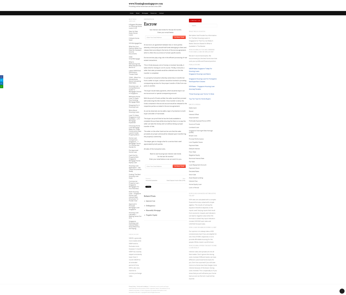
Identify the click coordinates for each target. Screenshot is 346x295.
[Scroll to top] (342, 291)
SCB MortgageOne (135, 43)
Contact (161, 13)
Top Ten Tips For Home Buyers (200, 99)
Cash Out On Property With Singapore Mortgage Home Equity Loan (134, 159)
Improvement (193, 118)
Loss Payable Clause (196, 142)
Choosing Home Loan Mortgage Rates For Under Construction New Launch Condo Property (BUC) (135, 130)
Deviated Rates (194, 171)
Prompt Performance (196, 139)
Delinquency (150, 206)
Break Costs (193, 136)
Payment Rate (193, 145)
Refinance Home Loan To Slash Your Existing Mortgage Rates (134, 99)
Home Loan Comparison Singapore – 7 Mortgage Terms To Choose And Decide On (135, 142)
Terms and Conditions (142, 286)
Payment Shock (194, 168)
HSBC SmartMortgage (134, 58)
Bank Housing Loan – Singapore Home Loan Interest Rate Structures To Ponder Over (135, 196)
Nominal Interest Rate (196, 158)
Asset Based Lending (196, 178)
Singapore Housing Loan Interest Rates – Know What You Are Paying (134, 224)
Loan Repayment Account (197, 165)
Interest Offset (194, 114)
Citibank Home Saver (134, 39)
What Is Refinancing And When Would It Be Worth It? (135, 64)
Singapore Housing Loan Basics (200, 74)
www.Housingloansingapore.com (146, 3)
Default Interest (194, 149)
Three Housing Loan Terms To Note (201, 94)
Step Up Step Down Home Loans (133, 33)
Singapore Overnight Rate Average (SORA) (201, 131)
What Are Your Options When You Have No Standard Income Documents (135, 50)
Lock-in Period (194, 188)
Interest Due (193, 181)
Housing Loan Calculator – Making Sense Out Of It (135, 215)
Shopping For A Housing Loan (134, 106)
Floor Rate (192, 152)
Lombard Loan (194, 127)
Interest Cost (150, 201)
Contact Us (195, 21)
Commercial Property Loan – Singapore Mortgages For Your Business (134, 184)
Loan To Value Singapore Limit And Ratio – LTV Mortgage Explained (134, 119)
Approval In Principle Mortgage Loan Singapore (134, 206)
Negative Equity (151, 215)
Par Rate (192, 162)
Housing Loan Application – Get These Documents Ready (135, 168)
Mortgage (145, 13)
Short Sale (192, 175)
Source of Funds (194, 124)
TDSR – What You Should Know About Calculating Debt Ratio (135, 80)
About (137, 13)
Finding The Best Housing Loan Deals (135, 176)
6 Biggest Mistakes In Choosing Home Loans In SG (135, 26)
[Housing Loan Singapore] (215, 3)
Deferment (193, 108)
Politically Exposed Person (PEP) (200, 121)
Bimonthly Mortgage (153, 210)
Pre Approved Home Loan (133, 151)
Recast (191, 111)
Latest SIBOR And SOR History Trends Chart (135, 72)
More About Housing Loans (134, 111)
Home (131, 13)
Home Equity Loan (195, 184)
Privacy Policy (132, 286)
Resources (154, 13)
